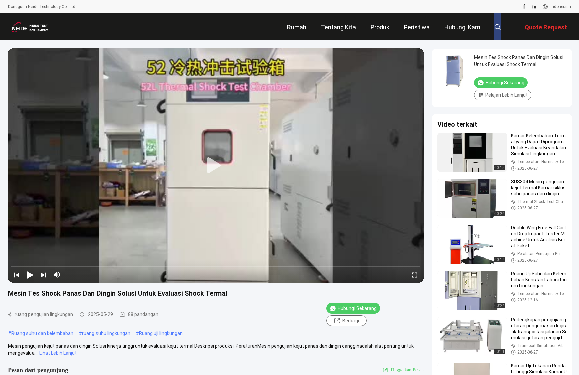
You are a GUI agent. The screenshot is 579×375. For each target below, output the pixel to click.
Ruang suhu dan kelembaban (42, 333)
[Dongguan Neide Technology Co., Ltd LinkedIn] (534, 6)
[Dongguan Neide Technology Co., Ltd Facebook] (524, 6)
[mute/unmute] (57, 275)
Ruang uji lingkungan (161, 333)
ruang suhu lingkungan (106, 333)
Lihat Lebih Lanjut (58, 353)
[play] (215, 165)
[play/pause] (30, 275)
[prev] (16, 275)
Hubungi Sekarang (357, 308)
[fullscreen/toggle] (415, 275)
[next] (43, 275)
